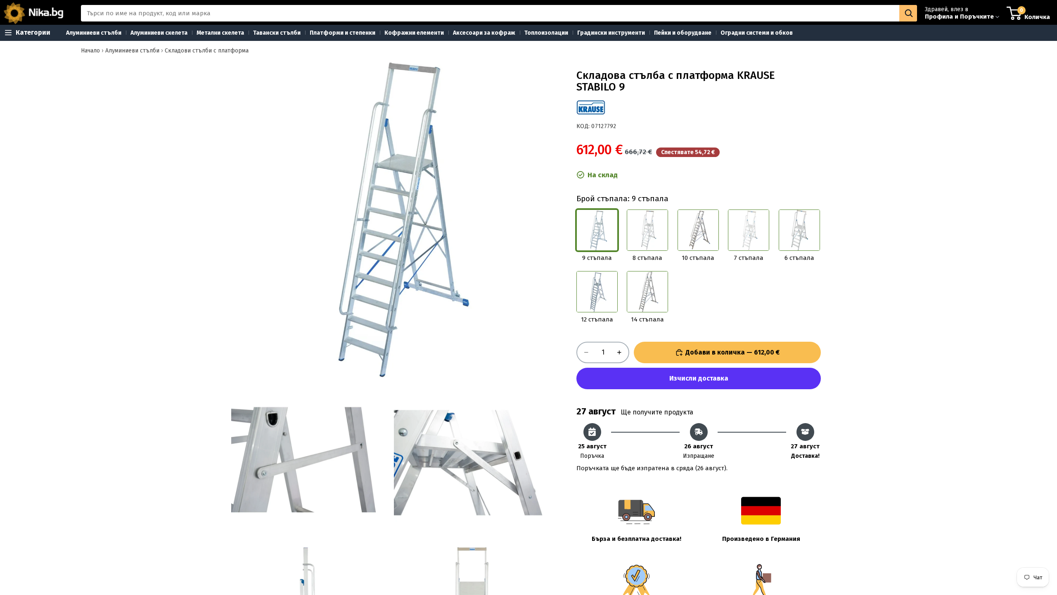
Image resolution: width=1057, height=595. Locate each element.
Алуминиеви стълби (132, 50)
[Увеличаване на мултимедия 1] (391, 217)
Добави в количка (732, 352)
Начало (90, 50)
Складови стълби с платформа (207, 50)
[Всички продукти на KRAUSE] (590, 107)
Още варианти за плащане (698, 378)
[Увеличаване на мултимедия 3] (473, 461)
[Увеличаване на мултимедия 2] (310, 461)
